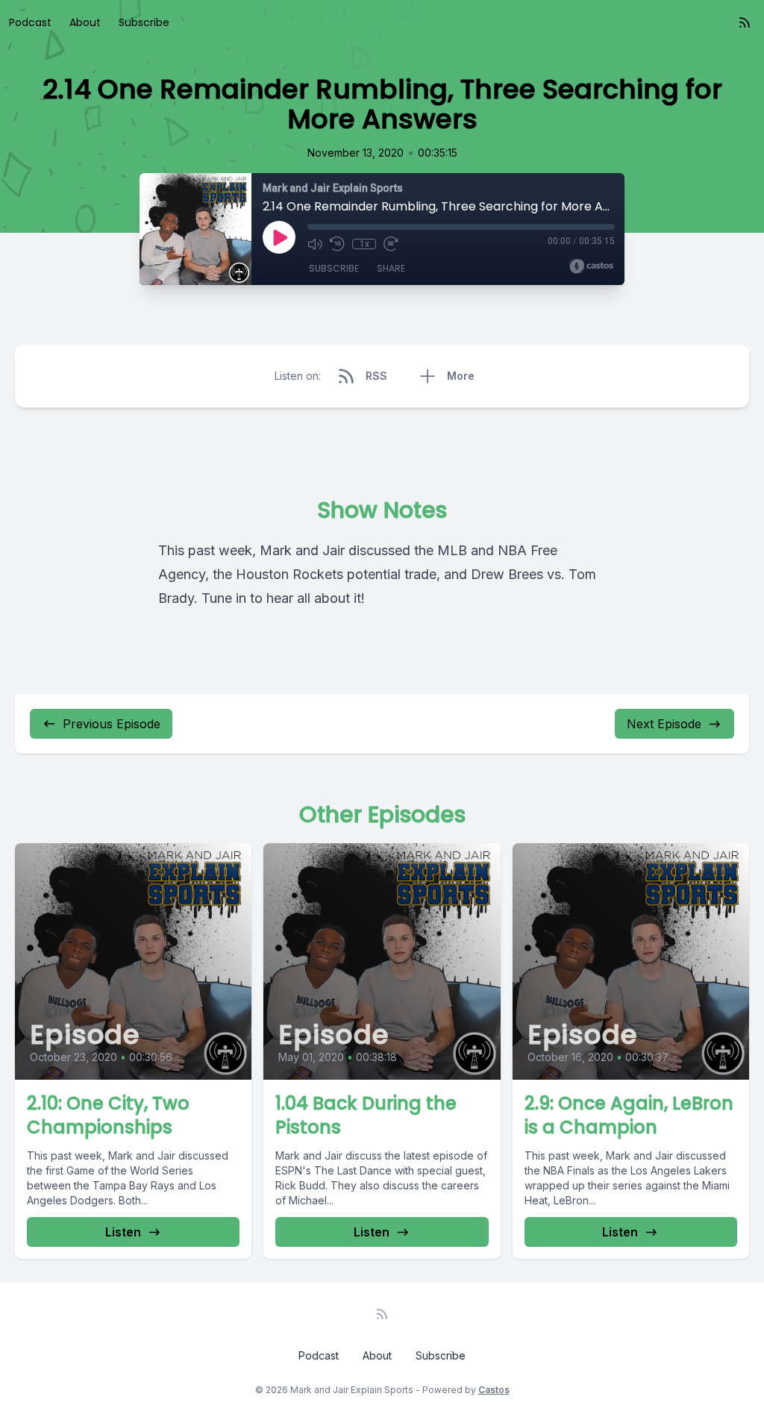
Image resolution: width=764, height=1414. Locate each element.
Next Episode (664, 723)
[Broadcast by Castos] (591, 266)
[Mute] (314, 244)
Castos (494, 1389)
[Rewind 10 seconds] (337, 244)
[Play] (279, 237)
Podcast (30, 22)
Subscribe (144, 22)
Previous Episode (111, 723)
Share (391, 268)
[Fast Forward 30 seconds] (390, 244)
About (85, 22)
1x (364, 244)
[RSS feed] (744, 22)
